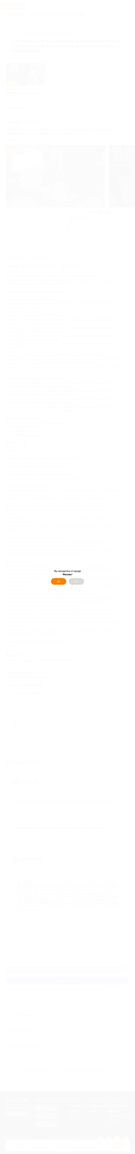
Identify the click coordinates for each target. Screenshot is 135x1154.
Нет (76, 581)
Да (58, 581)
